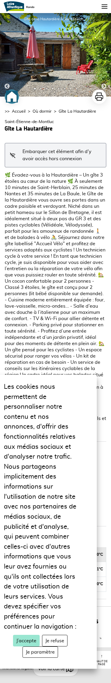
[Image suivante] (104, 55)
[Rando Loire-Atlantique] (21, 6)
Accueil (18, 111)
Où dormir (42, 111)
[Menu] (104, 6)
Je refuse (54, 640)
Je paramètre (40, 652)
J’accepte (26, 640)
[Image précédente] (7, 55)
